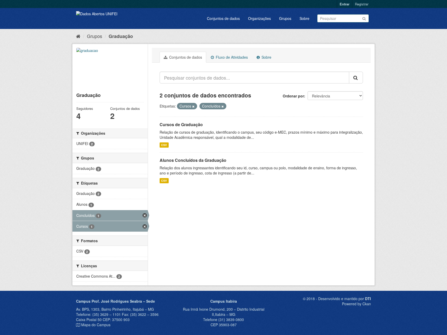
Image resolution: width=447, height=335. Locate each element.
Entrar (344, 4)
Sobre (304, 18)
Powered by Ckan (356, 303)
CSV (164, 145)
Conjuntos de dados (223, 18)
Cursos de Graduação (181, 124)
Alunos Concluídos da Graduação (193, 160)
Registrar (361, 4)
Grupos (285, 18)
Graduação (121, 36)
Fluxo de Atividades (231, 57)
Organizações (259, 18)
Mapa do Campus (95, 324)
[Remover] (193, 106)
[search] (356, 77)
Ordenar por (293, 95)
